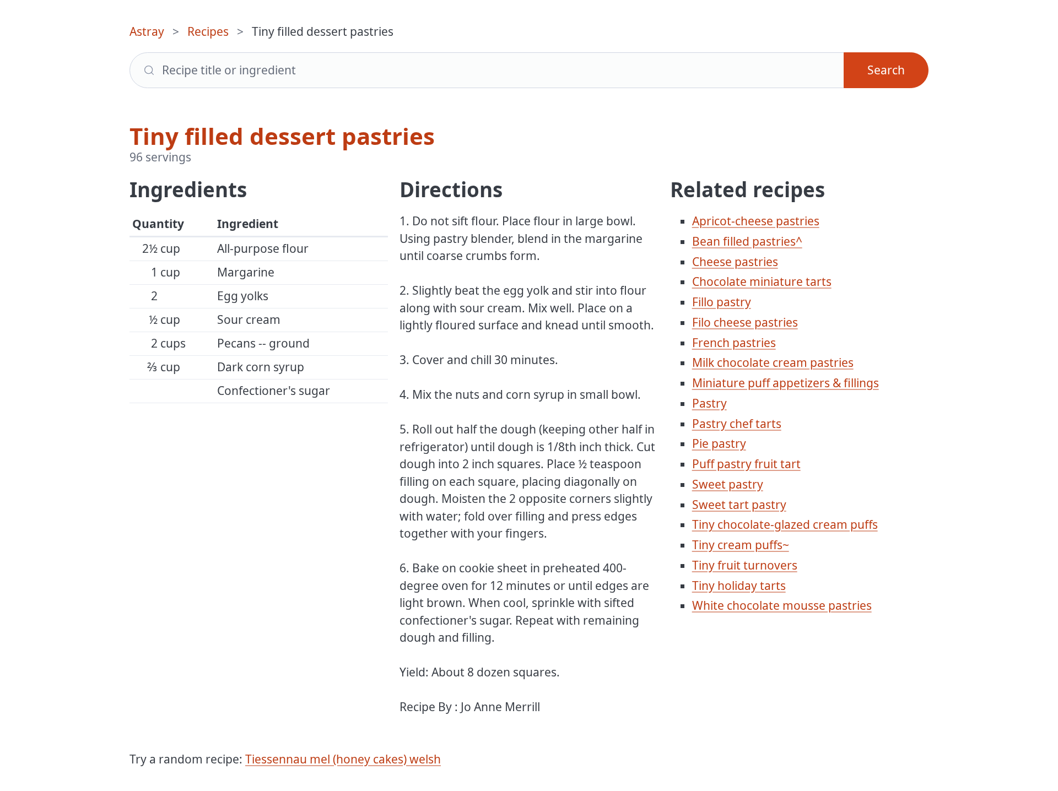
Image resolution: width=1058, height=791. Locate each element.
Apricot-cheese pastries (755, 221)
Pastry (709, 403)
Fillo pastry (721, 302)
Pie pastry (719, 443)
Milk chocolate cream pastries (773, 362)
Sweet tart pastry (739, 504)
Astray (146, 31)
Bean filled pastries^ (747, 241)
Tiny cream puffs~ (740, 544)
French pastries (734, 342)
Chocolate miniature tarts (762, 281)
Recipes (208, 31)
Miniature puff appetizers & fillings (785, 383)
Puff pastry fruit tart (746, 464)
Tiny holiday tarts (739, 585)
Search (886, 70)
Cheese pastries (735, 261)
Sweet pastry (727, 484)
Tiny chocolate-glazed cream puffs (785, 524)
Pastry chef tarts (736, 423)
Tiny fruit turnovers (744, 565)
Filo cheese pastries (745, 322)
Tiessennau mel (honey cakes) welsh (343, 759)
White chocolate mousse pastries (782, 605)
